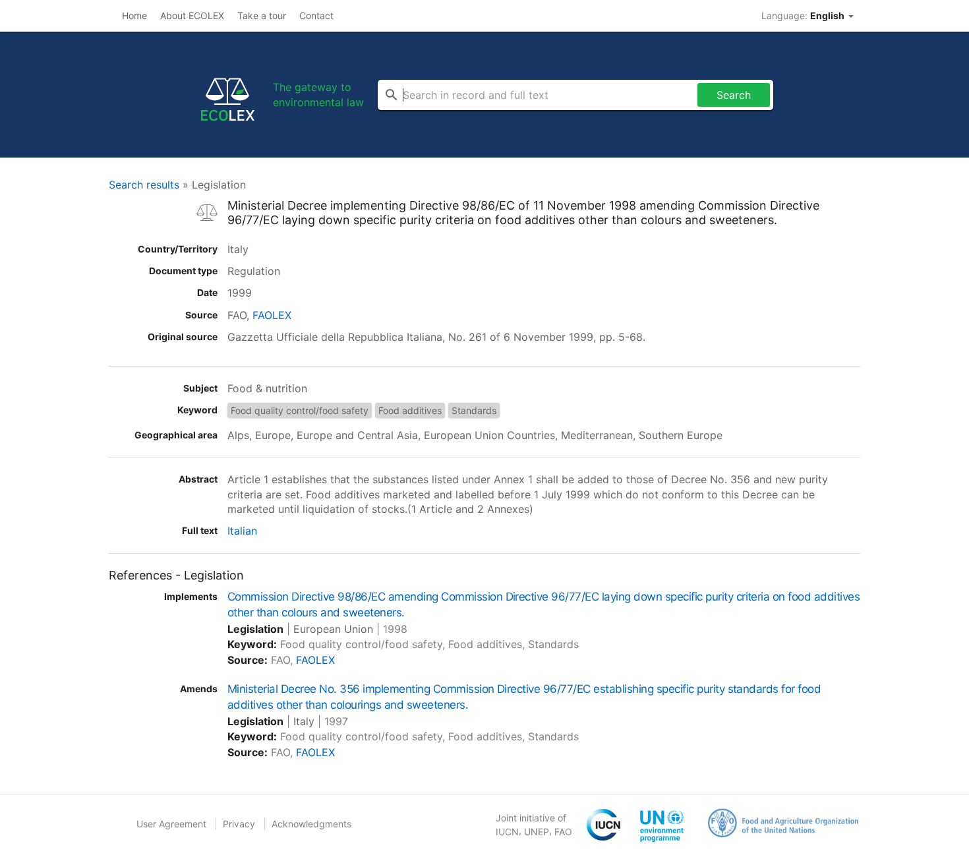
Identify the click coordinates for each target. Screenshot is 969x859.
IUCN (507, 831)
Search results (144, 184)
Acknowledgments (311, 823)
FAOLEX (271, 315)
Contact (316, 15)
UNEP (536, 831)
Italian (242, 530)
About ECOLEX (192, 15)
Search (734, 95)
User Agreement (171, 823)
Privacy (239, 823)
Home (134, 15)
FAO (563, 831)
